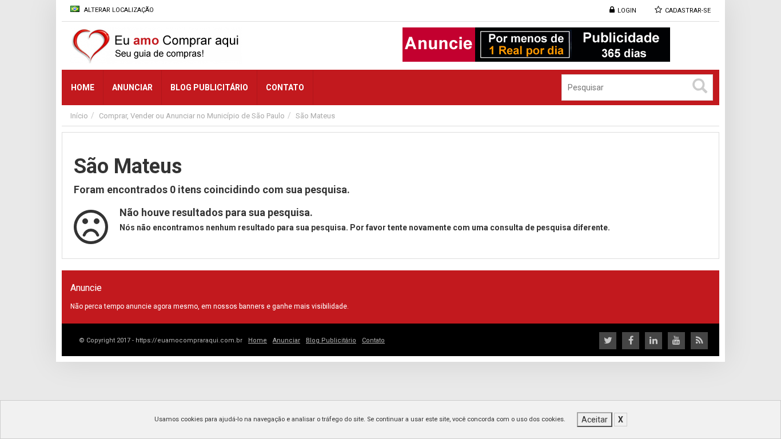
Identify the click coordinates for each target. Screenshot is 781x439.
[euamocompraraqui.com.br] (198, 45)
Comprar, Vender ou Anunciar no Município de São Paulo (192, 115)
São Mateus (315, 115)
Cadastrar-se (688, 10)
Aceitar (594, 419)
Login (626, 10)
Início (79, 115)
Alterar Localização (118, 10)
